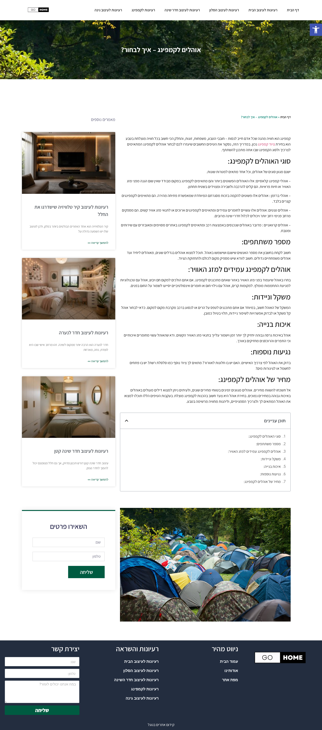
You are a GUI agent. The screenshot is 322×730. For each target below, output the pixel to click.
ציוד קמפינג (266, 144)
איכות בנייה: (272, 466)
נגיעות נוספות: (270, 474)
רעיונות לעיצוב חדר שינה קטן (81, 451)
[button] (316, 30)
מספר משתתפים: (268, 443)
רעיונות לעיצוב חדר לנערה (83, 332)
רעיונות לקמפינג (143, 10)
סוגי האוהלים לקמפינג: (264, 436)
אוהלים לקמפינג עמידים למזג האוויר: (254, 451)
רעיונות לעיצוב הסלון (224, 10)
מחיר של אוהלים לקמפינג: (262, 481)
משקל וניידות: (271, 458)
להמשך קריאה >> (98, 243)
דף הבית (293, 10)
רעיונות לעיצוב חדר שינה (182, 10)
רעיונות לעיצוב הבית (262, 10)
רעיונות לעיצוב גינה (108, 10)
